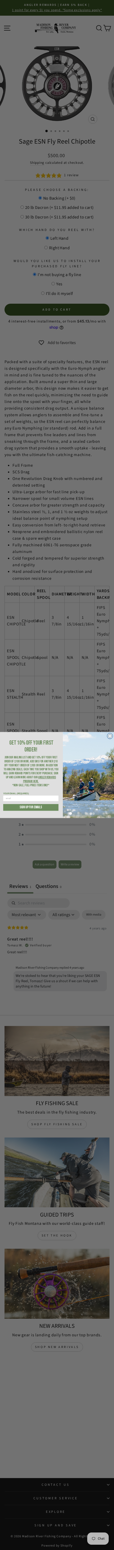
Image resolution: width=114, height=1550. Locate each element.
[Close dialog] (110, 736)
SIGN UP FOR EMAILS (31, 807)
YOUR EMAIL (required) (16, 793)
